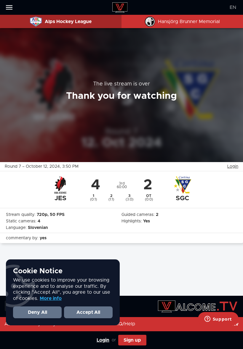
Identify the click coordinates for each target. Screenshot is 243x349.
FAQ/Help (123, 323)
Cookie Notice (38, 271)
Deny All (37, 312)
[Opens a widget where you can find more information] (218, 319)
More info (51, 298)
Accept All (88, 312)
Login (103, 340)
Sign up (132, 340)
